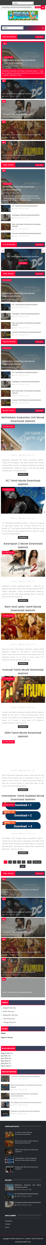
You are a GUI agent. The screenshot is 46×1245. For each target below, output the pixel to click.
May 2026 (4, 1061)
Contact (7, 1224)
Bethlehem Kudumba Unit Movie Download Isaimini (19, 62)
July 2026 (4, 1056)
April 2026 (4, 1063)
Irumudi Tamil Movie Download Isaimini (19, 155)
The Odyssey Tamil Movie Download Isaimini (26, 1103)
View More (39, 37)
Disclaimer (8, 1221)
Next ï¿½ (37, 862)
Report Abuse (7, 1037)
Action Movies (9, 244)
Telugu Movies (9, 1022)
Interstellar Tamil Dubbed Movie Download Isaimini (26, 1159)
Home (3, 1033)
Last (22, 866)
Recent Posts (8, 410)
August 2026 (5, 1053)
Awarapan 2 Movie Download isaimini (18, 114)
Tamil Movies (21, 7)
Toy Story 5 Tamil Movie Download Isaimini (25, 1076)
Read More (23, 263)
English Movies (9, 37)
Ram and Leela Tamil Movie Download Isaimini (22, 135)
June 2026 (4, 1058)
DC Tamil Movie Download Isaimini (17, 94)
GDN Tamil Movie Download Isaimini (18, 992)
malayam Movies (10, 1015)
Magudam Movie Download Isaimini (26, 1168)
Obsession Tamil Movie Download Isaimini (25, 1111)
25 (29, 862)
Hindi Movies (8, 1011)
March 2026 (5, 1066)
